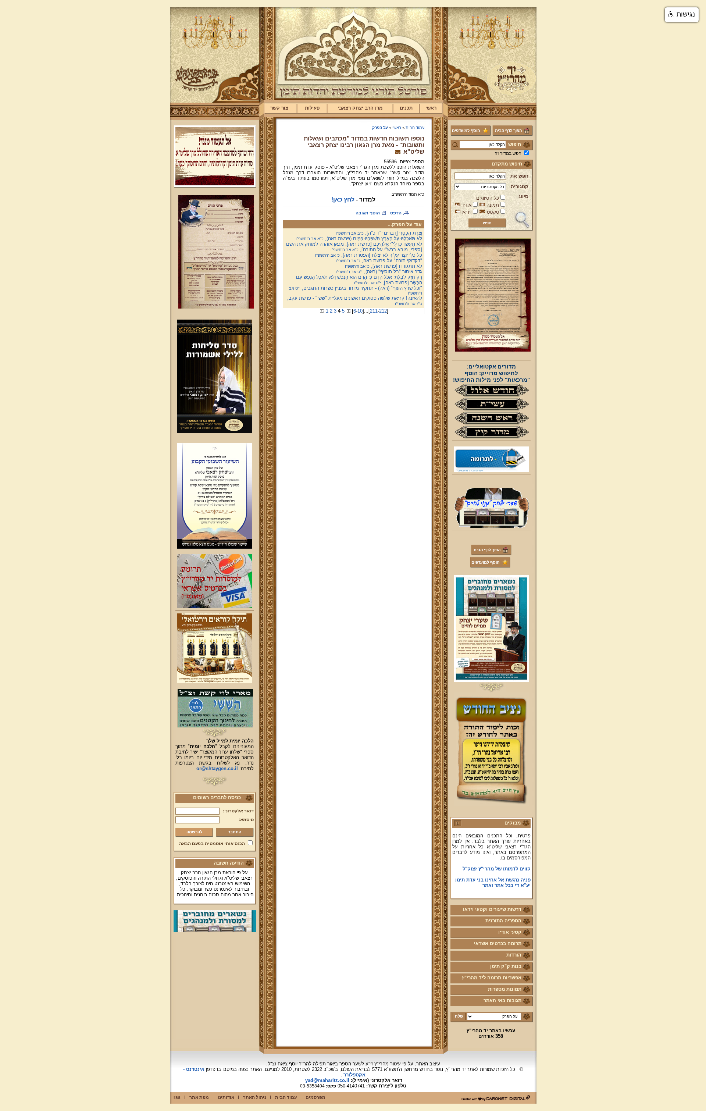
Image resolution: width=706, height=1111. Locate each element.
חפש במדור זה (508, 153)
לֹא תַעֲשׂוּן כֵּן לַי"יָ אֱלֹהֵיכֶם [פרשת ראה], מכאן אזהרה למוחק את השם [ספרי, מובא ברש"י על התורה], (354, 246)
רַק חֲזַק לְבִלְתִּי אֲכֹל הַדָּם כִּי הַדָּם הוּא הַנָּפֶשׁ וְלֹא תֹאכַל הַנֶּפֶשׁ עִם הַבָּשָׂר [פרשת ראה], (359, 279)
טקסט (493, 212)
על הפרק (380, 127)
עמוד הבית (415, 127)
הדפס (396, 213)
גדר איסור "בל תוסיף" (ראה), (379, 271)
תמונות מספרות (504, 989)
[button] (682, 14)
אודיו (467, 205)
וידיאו (466, 212)
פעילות (312, 108)
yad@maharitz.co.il (327, 1080)
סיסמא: (246, 819)
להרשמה (194, 832)
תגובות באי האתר (502, 1000)
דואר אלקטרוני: (238, 810)
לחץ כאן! (342, 199)
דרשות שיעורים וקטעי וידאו (492, 909)
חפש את (519, 176)
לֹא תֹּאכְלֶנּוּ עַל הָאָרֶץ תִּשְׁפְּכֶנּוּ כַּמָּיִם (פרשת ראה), (359, 238)
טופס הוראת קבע (512, 884)
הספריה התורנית (503, 920)
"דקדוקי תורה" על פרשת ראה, (379, 260)
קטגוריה (519, 186)
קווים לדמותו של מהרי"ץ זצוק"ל (497, 857)
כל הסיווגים (487, 198)
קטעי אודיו (509, 932)
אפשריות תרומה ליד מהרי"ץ (491, 977)
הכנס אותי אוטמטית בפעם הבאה (212, 843)
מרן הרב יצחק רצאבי (360, 108)
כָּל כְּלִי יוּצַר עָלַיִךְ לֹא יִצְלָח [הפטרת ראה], (368, 255)
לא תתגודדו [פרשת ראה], (383, 266)
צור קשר (279, 108)
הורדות (513, 955)
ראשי (430, 108)
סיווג (523, 196)
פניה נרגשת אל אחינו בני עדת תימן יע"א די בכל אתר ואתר (493, 870)
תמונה (492, 205)
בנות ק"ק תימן (505, 966)
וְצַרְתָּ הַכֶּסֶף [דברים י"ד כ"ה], (379, 233)
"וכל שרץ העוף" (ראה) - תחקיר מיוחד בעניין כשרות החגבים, (355, 290)
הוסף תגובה (368, 213)
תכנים (406, 108)
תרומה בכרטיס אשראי (497, 943)
